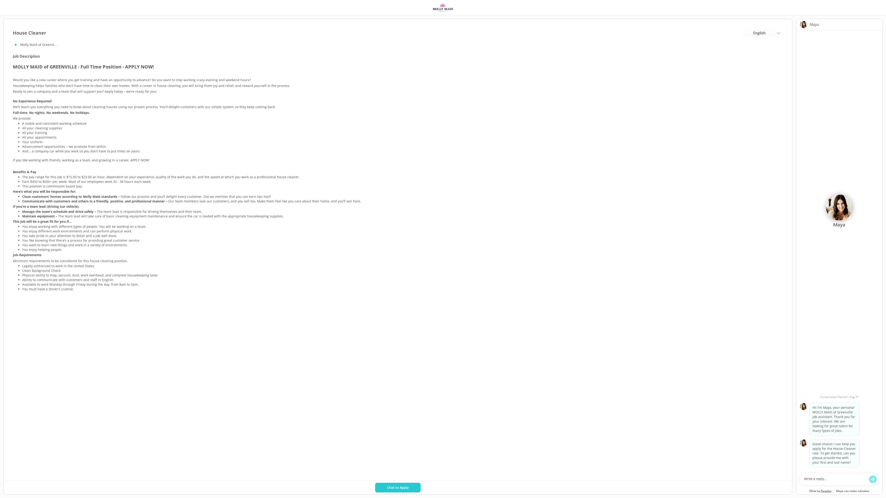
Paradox (826, 491)
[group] (839, 250)
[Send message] (873, 479)
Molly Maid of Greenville (38, 44)
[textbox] (835, 479)
